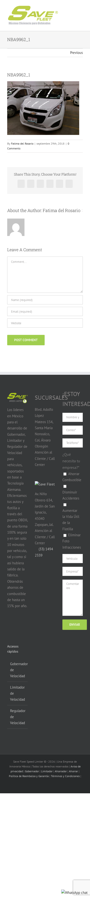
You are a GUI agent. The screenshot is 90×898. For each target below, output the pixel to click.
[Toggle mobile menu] (76, 11)
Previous (76, 52)
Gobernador (32, 771)
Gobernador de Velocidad (17, 670)
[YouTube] (19, 624)
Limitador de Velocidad (17, 693)
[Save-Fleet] (45, 484)
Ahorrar (73, 771)
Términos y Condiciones (65, 776)
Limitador (47, 771)
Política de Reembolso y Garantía (29, 776)
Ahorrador (61, 771)
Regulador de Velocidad (17, 716)
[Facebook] (10, 624)
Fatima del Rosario (22, 143)
